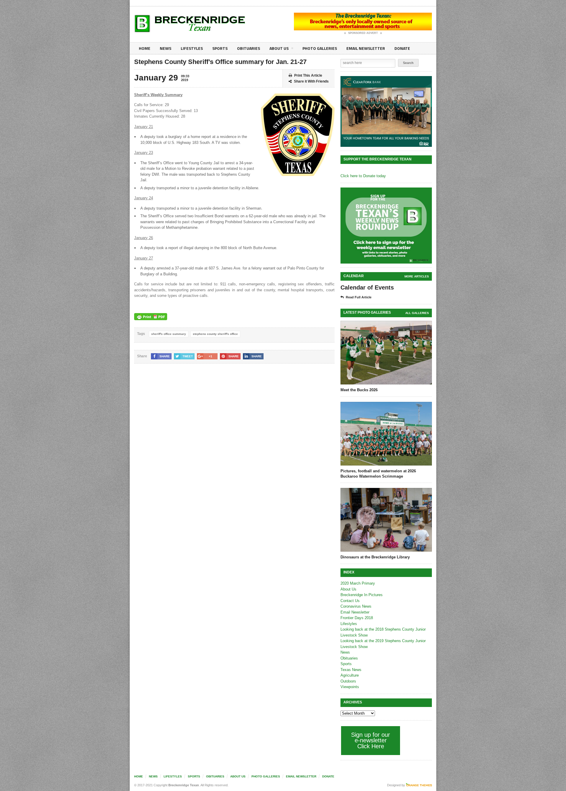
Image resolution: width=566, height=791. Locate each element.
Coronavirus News (355, 606)
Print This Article (308, 75)
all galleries (417, 313)
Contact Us (350, 600)
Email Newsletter (365, 48)
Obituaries (248, 48)
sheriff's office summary (168, 334)
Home (144, 48)
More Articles (416, 276)
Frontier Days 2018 (356, 618)
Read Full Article (358, 297)
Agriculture (349, 675)
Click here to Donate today (363, 176)
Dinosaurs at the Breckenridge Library (375, 557)
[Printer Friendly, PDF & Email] (150, 316)
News (165, 48)
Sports (220, 48)
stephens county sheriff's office (215, 334)
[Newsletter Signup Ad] (386, 226)
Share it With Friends (311, 81)
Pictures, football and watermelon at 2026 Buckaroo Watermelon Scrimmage (378, 473)
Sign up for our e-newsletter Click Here (370, 740)
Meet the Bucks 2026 (359, 390)
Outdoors (348, 681)
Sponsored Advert (363, 33)
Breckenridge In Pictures (361, 595)
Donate (402, 48)
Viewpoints (349, 687)
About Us (279, 48)
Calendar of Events (367, 287)
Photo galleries (319, 48)
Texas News (350, 669)
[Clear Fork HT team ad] (386, 111)
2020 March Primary (357, 583)
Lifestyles (192, 48)
